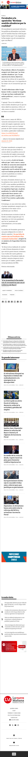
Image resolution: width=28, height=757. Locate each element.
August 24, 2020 (6, 141)
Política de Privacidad (14, 715)
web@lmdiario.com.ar (14, 745)
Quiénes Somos (14, 708)
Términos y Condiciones (14, 713)
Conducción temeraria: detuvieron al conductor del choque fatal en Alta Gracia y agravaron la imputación (15, 612)
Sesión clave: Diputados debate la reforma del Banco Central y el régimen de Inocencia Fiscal (13, 432)
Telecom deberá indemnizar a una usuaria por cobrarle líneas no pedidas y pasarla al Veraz (14, 619)
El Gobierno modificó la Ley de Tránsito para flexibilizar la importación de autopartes (12, 351)
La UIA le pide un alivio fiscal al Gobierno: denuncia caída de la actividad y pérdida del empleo (14, 348)
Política (3, 16)
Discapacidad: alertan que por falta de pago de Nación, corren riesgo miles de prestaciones (15, 604)
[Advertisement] (14, 319)
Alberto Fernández (7, 290)
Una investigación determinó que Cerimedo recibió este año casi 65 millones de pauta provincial (14, 626)
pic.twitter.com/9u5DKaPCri (10, 135)
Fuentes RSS (14, 717)
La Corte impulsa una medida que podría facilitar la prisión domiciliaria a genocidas (15, 634)
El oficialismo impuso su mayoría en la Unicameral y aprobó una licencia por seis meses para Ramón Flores (15, 345)
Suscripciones (15, 720)
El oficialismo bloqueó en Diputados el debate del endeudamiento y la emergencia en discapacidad (13, 342)
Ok (14, 754)
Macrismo (4, 295)
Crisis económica (19, 290)
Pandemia (12, 295)
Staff (14, 711)
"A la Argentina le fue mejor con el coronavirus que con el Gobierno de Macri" (13, 282)
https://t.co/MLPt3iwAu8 (9, 133)
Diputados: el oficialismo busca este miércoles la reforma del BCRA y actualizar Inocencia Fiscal (14, 510)
